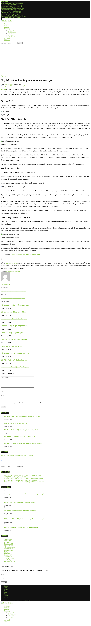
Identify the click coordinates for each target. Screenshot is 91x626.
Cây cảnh (10, 35)
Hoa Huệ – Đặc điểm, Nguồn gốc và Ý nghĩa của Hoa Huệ (19, 502)
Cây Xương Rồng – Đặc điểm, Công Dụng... (13, 16)
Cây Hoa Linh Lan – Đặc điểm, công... (12, 3)
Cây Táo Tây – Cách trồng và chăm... (15, 339)
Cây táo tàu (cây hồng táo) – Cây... (13, 312)
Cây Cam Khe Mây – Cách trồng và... (15, 305)
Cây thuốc (7, 38)
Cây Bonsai (11, 33)
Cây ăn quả (11, 30)
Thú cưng (7, 24)
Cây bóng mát (12, 32)
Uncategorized (9, 561)
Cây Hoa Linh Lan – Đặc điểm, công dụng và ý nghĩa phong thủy (22, 416)
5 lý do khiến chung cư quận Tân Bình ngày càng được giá (20, 510)
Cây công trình (12, 36)
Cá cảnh (6, 25)
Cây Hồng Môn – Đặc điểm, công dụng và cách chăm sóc (19, 436)
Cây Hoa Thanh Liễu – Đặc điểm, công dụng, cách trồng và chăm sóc (23, 443)
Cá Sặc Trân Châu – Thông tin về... (11, 17)
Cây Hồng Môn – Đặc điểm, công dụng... (12, 8)
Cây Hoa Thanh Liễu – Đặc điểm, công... (12, 9)
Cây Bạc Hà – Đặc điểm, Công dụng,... (12, 12)
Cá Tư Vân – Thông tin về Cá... (10, 14)
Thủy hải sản (9, 558)
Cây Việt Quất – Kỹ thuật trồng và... (14, 360)
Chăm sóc (7, 40)
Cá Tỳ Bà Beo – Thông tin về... (10, 4)
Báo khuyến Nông (11, 263)
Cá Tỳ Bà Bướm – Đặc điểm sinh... (11, 11)
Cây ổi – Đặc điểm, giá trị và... (12, 346)
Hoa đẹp (6, 27)
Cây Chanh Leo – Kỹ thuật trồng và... (15, 353)
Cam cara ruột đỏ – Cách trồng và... (14, 319)
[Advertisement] (45, 57)
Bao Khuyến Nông (9, 84)
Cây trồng (7, 28)
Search (20, 43)
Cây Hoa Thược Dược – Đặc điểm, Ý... (12, 6)
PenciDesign (28, 600)
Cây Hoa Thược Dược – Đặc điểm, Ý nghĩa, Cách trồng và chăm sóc (22, 430)
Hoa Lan (8, 555)
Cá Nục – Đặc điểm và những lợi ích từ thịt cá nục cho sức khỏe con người (24, 519)
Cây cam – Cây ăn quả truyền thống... (15, 326)
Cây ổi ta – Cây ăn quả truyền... (12, 333)
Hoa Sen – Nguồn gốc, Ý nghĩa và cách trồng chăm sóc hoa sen (21, 527)
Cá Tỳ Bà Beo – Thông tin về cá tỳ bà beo (15, 423)
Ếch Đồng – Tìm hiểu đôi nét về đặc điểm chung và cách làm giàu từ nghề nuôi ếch (26, 494)
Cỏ (6, 552)
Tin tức (7, 560)
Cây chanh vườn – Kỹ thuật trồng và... (15, 367)
